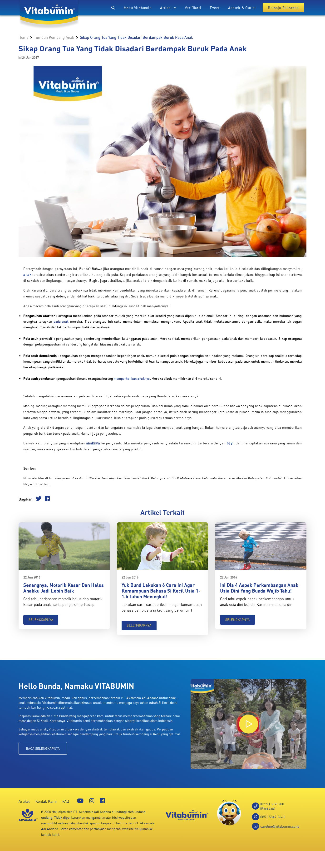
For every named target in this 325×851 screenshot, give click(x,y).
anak (27, 274)
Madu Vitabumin (138, 7)
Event (215, 7)
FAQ (65, 801)
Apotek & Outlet (242, 7)
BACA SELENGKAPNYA (43, 748)
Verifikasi (193, 7)
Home (23, 37)
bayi (230, 443)
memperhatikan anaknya (132, 378)
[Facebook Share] (47, 499)
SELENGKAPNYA (41, 620)
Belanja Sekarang (283, 7)
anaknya (93, 443)
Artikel (24, 801)
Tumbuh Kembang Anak (54, 37)
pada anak (61, 321)
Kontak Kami (46, 801)
